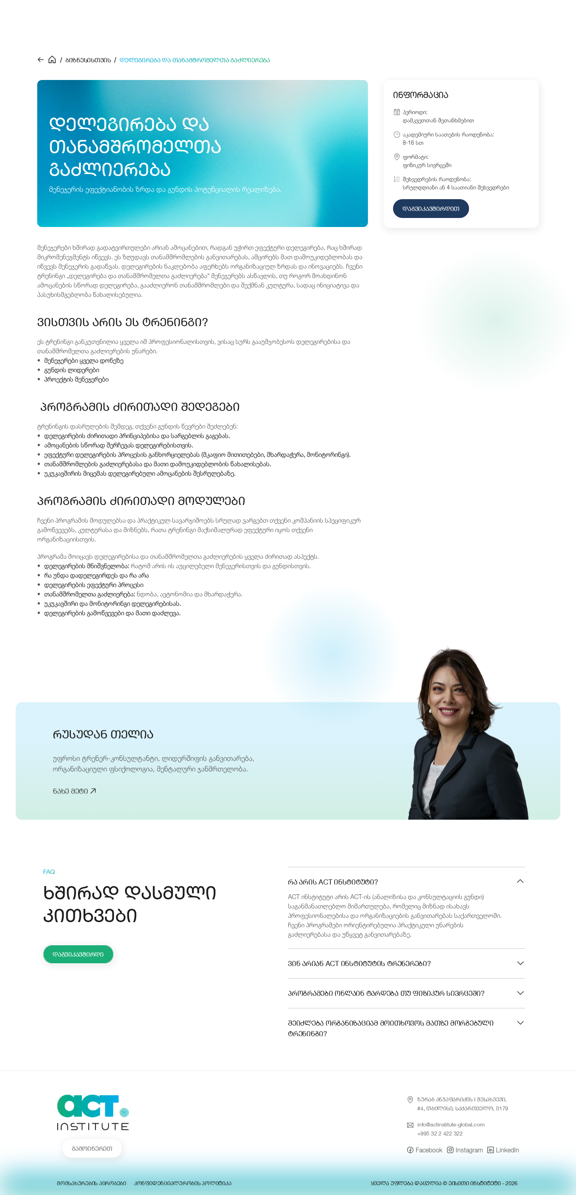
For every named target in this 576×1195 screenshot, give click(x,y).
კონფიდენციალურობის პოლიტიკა (183, 1183)
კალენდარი (348, 24)
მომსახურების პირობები (91, 1183)
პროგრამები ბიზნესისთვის (266, 24)
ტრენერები (401, 24)
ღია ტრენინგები (175, 24)
